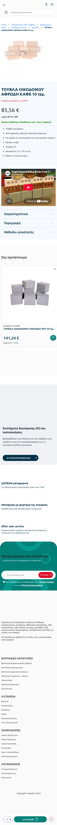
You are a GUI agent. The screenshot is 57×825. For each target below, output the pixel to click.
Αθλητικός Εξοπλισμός (10, 684)
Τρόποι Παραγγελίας (9, 735)
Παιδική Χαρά (6, 680)
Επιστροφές (6, 748)
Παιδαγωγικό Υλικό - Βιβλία (23, 24)
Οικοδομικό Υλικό (18, 27)
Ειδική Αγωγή (6, 689)
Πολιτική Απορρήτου (32, 585)
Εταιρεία (4, 701)
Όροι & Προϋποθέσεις (10, 752)
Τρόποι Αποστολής (8, 744)
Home (3, 24)
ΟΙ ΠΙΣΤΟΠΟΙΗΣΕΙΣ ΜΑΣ (18, 457)
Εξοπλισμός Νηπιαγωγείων (12, 667)
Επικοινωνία (6, 777)
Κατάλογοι (5, 710)
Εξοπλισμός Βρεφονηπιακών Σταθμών (16, 663)
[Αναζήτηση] (6, 12)
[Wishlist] (55, 269)
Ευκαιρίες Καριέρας (9, 718)
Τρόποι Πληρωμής (8, 739)
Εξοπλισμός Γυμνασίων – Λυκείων (14, 676)
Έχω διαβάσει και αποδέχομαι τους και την (29, 583)
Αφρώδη (35, 27)
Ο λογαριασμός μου (9, 769)
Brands (4, 714)
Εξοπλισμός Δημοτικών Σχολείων (14, 672)
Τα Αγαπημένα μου (8, 773)
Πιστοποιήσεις (7, 705)
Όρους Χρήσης (46, 581)
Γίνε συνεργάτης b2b (9, 722)
